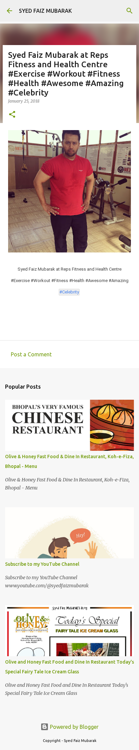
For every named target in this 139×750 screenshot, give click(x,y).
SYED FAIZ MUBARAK (45, 11)
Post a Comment (31, 354)
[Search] (130, 11)
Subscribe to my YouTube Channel (42, 564)
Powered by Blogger (74, 727)
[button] (12, 114)
